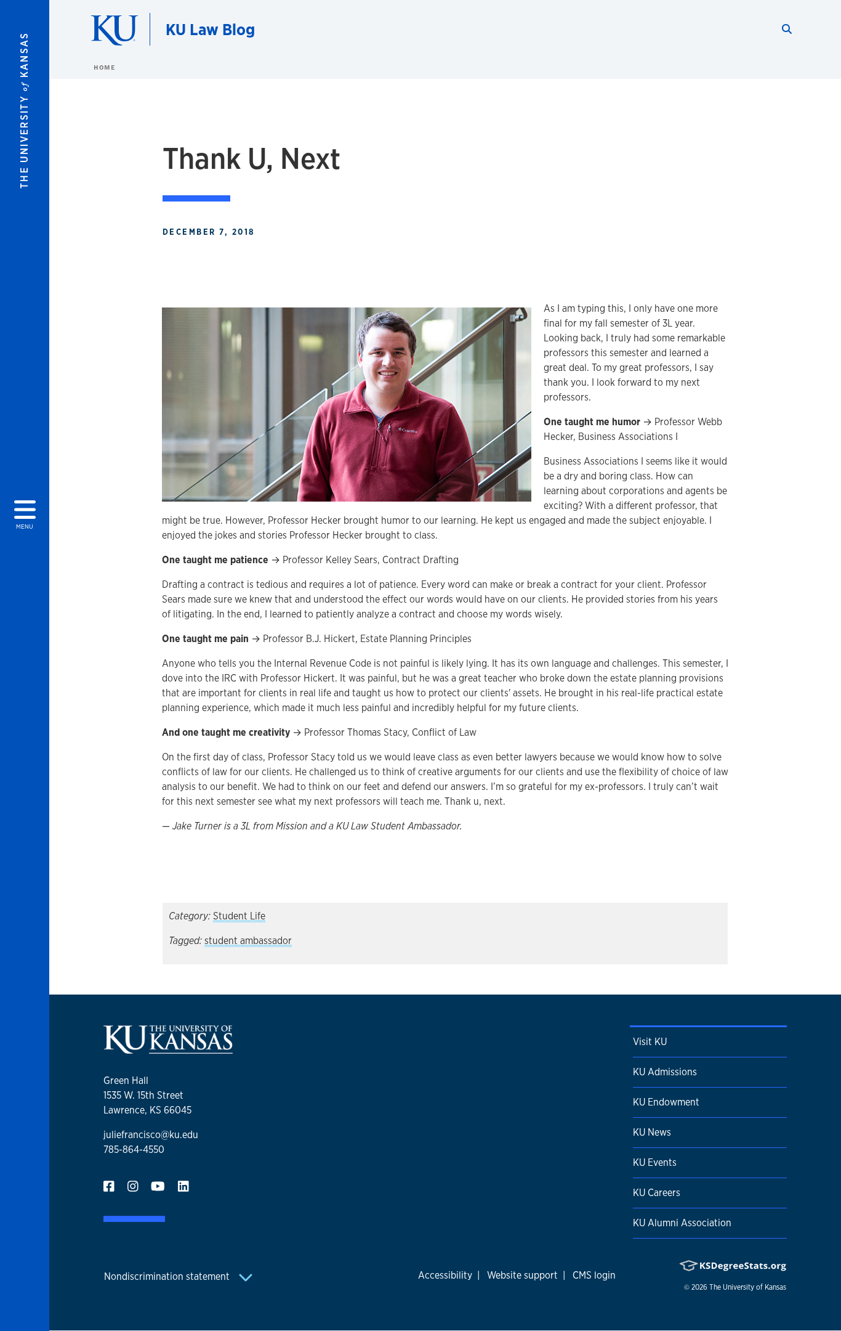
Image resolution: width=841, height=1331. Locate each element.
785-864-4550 (133, 1149)
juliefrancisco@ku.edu (150, 1134)
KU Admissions (665, 1071)
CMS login (594, 1275)
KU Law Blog (210, 29)
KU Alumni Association (682, 1222)
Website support (522, 1275)
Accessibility (445, 1275)
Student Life (239, 916)
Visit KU (650, 1041)
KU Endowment (666, 1102)
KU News (652, 1132)
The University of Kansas (747, 1287)
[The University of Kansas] (168, 1048)
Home (104, 67)
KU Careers (656, 1192)
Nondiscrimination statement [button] (168, 1276)
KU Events (655, 1162)
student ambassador (248, 940)
